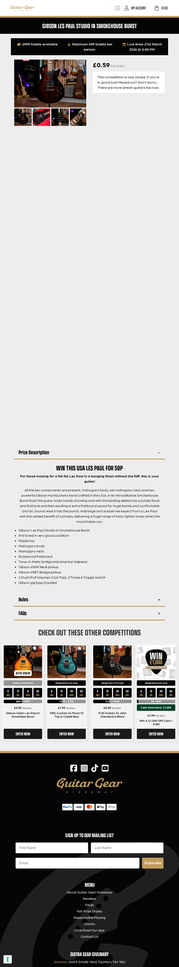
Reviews (89, 898)
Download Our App (89, 930)
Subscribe (152, 863)
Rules (23, 599)
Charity (89, 924)
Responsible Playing (90, 917)
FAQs (23, 613)
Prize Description (34, 452)
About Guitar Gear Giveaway (89, 892)
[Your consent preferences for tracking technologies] (7, 959)
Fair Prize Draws (89, 911)
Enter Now (23, 734)
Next (80, 115)
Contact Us (89, 936)
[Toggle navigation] (118, 8)
